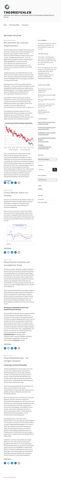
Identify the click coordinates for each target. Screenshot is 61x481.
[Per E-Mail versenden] (19, 183)
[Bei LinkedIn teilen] (12, 183)
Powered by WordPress (9, 477)
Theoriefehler (17, 12)
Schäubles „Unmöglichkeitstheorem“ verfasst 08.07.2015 (45, 146)
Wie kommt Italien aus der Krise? (47, 99)
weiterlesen (7, 180)
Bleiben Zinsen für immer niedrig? (47, 95)
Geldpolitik (16, 340)
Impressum (25, 25)
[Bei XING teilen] (15, 183)
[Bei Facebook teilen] (5, 183)
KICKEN (40, 189)
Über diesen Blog (14, 25)
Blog (5, 25)
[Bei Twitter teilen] (8, 183)
